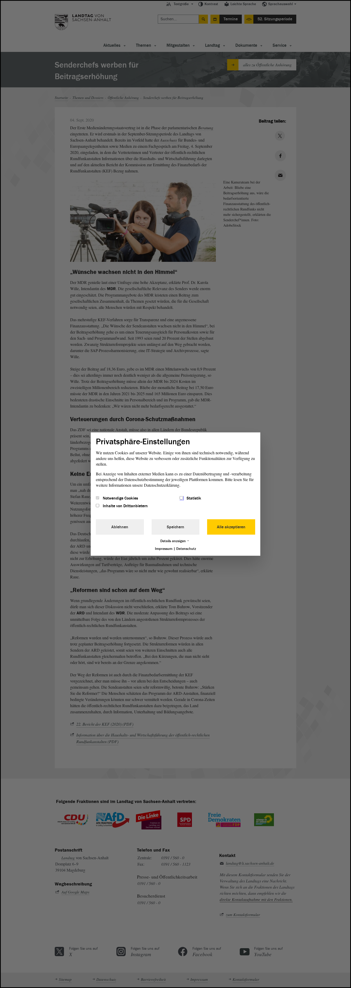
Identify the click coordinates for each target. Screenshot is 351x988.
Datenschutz (186, 548)
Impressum (163, 548)
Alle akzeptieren (231, 527)
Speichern (175, 527)
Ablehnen (119, 527)
